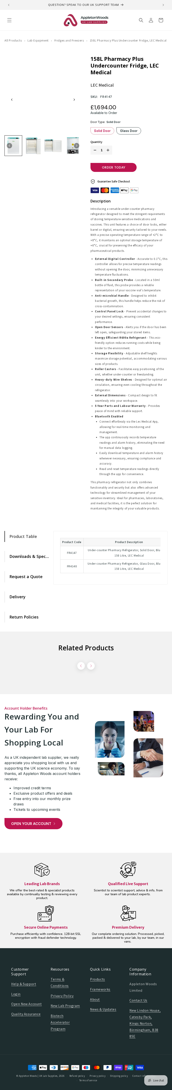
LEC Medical (102, 85)
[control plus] (108, 150)
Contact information (143, 1075)
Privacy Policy (62, 996)
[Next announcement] (163, 5)
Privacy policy (98, 1075)
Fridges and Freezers (69, 40)
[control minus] (94, 150)
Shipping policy (119, 1075)
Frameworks (100, 989)
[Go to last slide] (12, 99)
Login (16, 994)
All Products (13, 40)
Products (97, 979)
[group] (13, 145)
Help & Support (23, 984)
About (95, 999)
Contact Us (138, 1000)
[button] (9, 20)
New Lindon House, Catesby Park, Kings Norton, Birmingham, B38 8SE (145, 1023)
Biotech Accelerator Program (60, 1022)
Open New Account (26, 1004)
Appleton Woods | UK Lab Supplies (38, 1075)
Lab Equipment (38, 40)
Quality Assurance (26, 1014)
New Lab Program (65, 1005)
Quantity (96, 142)
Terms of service (88, 1080)
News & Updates (103, 1009)
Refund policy (77, 1075)
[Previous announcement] (9, 5)
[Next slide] (74, 99)
